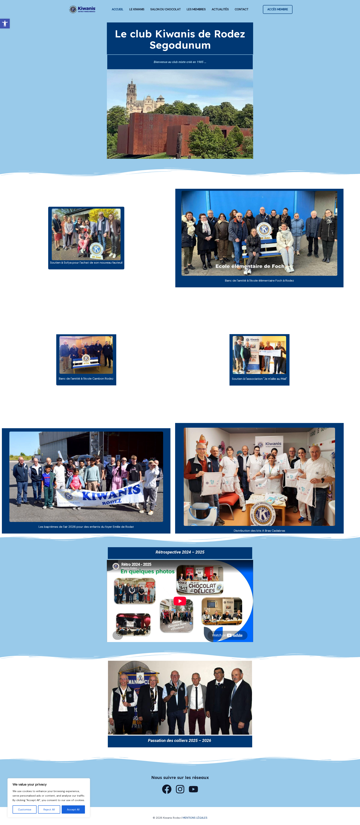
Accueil (117, 9)
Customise (24, 809)
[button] (5, 23)
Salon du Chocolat (165, 9)
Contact (241, 9)
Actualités (220, 9)
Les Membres (196, 9)
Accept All (73, 809)
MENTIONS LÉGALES (195, 817)
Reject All (49, 809)
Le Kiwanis (136, 9)
